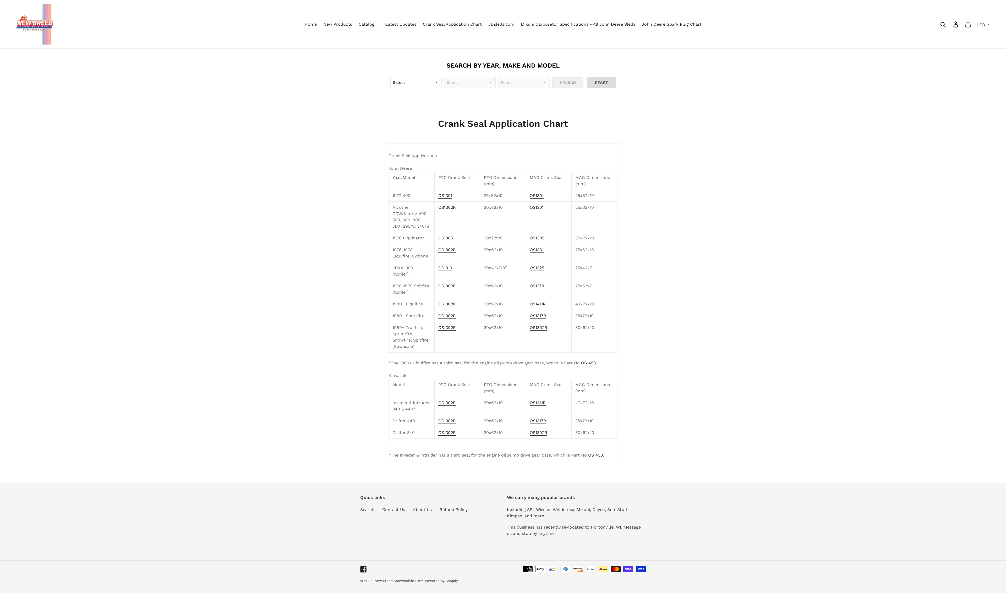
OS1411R (538, 303)
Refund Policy (454, 509)
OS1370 (537, 285)
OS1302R (447, 207)
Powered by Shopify (441, 581)
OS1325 (537, 267)
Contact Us (393, 509)
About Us (422, 509)
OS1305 (445, 237)
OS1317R (538, 315)
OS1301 (445, 195)
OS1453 (588, 362)
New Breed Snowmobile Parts (399, 581)
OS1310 (445, 267)
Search (367, 509)
